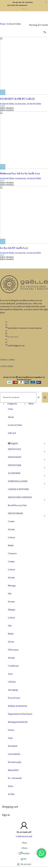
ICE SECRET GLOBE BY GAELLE (17, 98)
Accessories (20, 104)
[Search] (45, 397)
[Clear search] (39, 397)
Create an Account (24, 836)
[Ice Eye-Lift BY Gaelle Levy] (24, 215)
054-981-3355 (13, 337)
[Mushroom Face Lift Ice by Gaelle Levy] (24, 140)
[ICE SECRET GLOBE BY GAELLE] (24, 66)
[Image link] (24, 293)
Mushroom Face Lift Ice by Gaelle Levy (20, 173)
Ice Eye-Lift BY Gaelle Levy (14, 247)
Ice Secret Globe (7, 104)
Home (3, 24)
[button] (2, 92)
